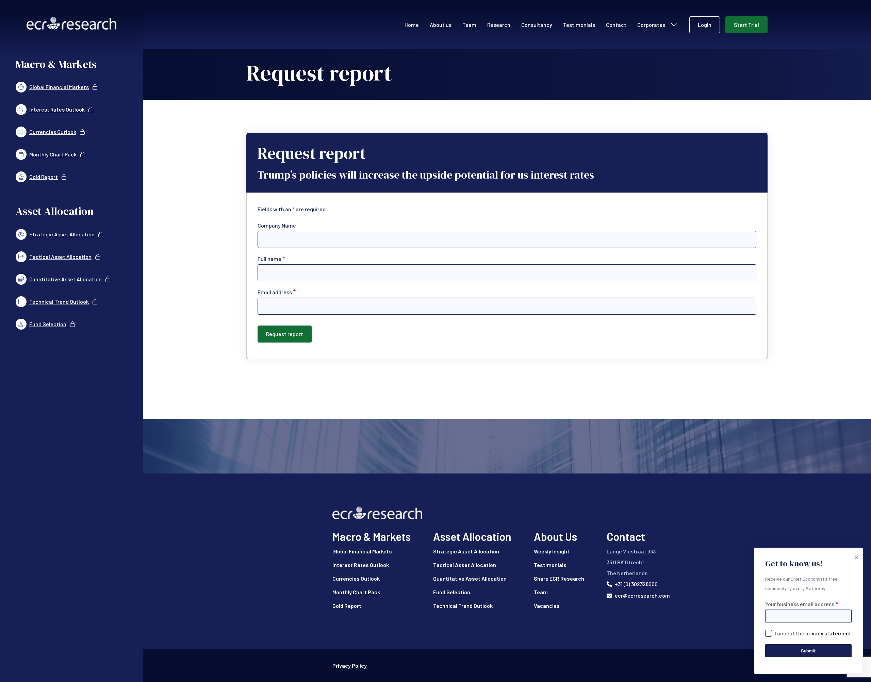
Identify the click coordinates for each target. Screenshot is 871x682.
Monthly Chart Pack (356, 592)
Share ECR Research (559, 578)
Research (498, 24)
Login (704, 24)
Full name (269, 258)
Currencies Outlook (356, 578)
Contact (616, 24)
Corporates (651, 24)
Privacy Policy (349, 665)
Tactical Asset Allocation (464, 565)
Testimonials (579, 24)
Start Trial (746, 24)
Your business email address (799, 604)
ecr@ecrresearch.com (642, 595)
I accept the (813, 633)
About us (440, 24)
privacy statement (828, 633)
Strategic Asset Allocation (466, 551)
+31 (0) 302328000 (636, 584)
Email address (275, 292)
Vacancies (547, 605)
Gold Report (346, 605)
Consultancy (536, 24)
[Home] (507, 512)
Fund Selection (451, 592)
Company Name (277, 225)
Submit (808, 650)
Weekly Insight (552, 551)
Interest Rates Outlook (360, 565)
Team (469, 24)
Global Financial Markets (362, 551)
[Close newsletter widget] (856, 555)
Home (412, 24)
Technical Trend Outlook (463, 605)
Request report (284, 334)
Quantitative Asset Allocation (470, 578)
